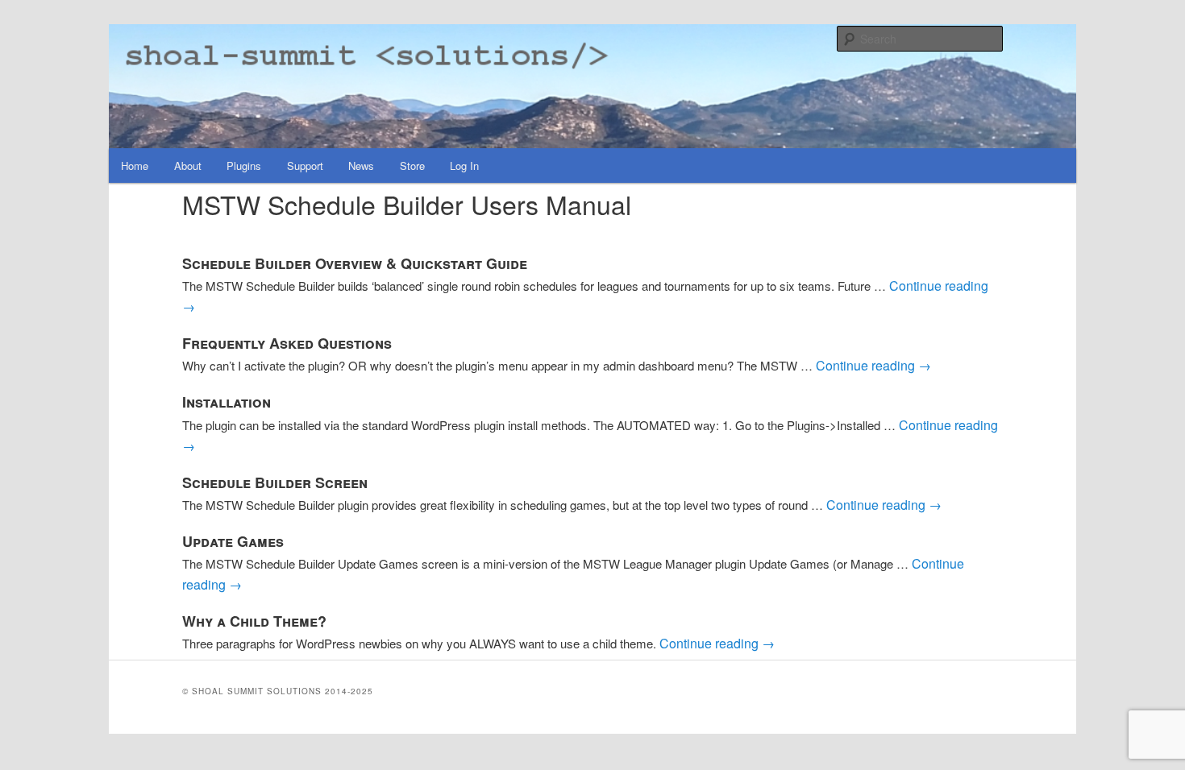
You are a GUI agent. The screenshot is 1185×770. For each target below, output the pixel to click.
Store (412, 165)
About (188, 165)
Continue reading (873, 365)
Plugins (244, 165)
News (361, 165)
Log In (464, 165)
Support (305, 165)
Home (134, 165)
